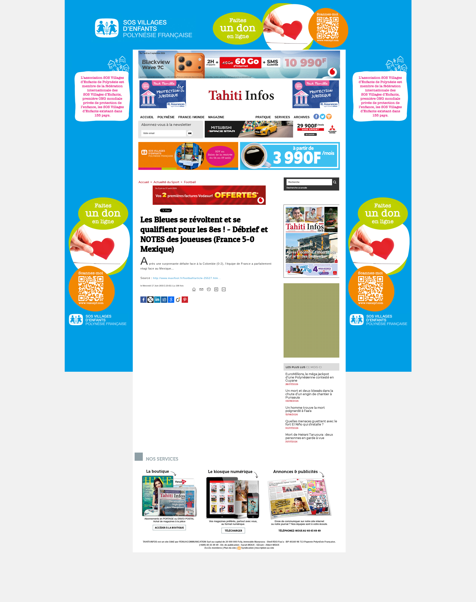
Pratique (263, 117)
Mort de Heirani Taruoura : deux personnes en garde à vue (309, 436)
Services (282, 117)
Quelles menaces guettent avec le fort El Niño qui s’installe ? (311, 422)
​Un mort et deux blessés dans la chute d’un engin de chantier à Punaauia (309, 394)
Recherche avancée (297, 187)
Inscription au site (264, 548)
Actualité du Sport (166, 182)
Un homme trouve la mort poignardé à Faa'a (305, 409)
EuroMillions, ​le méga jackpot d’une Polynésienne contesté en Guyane (309, 377)
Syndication (247, 548)
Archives (302, 117)
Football (190, 182)
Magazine (216, 117)
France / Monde (191, 117)
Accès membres (213, 548)
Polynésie (166, 117)
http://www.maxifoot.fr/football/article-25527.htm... (187, 278)
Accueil (147, 117)
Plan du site (230, 548)
